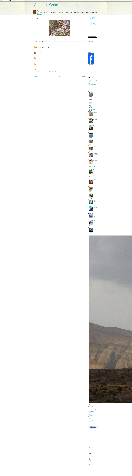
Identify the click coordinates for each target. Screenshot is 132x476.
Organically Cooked (92, 166)
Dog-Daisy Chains (91, 125)
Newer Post (35, 76)
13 (89, 465)
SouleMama (90, 108)
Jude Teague (89, 52)
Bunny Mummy (91, 118)
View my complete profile (40, 14)
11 (89, 463)
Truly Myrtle (90, 199)
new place (90, 414)
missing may (94, 146)
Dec (89, 460)
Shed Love (94, 193)
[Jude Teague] (91, 63)
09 (89, 448)
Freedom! (90, 106)
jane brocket (91, 413)
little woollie (90, 159)
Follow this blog (93, 427)
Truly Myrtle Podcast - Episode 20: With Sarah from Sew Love (95, 202)
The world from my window (93, 132)
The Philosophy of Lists (92, 406)
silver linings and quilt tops (92, 109)
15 (89, 468)
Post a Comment (37, 74)
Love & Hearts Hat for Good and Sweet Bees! (95, 154)
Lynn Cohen (38, 51)
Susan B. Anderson (92, 152)
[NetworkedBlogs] (93, 426)
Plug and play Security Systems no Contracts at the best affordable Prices (46, 71)
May (89, 454)
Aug (89, 458)
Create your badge (90, 64)
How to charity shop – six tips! (93, 417)
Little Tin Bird (91, 83)
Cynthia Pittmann (38, 56)
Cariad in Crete (46, 5)
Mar (89, 452)
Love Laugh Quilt (91, 91)
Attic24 (90, 88)
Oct (89, 459)
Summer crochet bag (91, 420)
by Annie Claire (91, 176)
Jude (38, 10)
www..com (91, 41)
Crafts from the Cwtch (92, 179)
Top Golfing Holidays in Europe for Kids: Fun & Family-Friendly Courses (93, 85)
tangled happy (91, 213)
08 (89, 447)
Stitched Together (91, 227)
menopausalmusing (41, 37)
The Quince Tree (91, 169)
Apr (89, 453)
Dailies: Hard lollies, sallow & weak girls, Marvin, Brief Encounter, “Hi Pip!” (93, 81)
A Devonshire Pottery (92, 220)
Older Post (83, 76)
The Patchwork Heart (92, 111)
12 (89, 464)
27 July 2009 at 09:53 (39, 65)
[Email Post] (42, 41)
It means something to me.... (94, 127)
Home (59, 76)
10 (89, 462)
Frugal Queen (91, 206)
